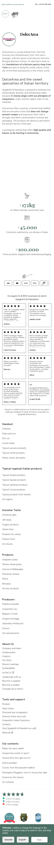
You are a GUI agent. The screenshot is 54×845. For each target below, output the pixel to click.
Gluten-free (8, 529)
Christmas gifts (9, 514)
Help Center (8, 708)
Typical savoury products (14, 448)
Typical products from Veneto (16, 494)
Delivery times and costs (14, 716)
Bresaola (6, 583)
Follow (47, 26)
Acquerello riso (9, 609)
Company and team (11, 648)
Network (6, 732)
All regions (7, 499)
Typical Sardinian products (15, 484)
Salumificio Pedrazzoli (12, 623)
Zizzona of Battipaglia (12, 569)
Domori (5, 628)
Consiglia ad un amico (12, 688)
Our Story (7, 660)
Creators (6, 656)
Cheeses (6, 428)
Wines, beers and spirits (13, 457)
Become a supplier (11, 680)
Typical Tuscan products (13, 489)
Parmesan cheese (10, 574)
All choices (7, 544)
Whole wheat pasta (11, 564)
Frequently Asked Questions (16, 720)
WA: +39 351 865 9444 (43, 4)
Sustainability (8, 668)
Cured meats (8, 443)
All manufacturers (10, 633)
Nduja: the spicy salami (13, 748)
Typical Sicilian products (13, 475)
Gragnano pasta (10, 559)
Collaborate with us (11, 677)
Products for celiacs (11, 534)
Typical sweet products (13, 452)
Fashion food (8, 539)
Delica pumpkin (9, 762)
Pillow (5, 578)
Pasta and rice (9, 433)
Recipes (6, 704)
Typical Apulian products (14, 479)
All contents (8, 782)
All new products (10, 588)
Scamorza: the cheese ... (13, 777)
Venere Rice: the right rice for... (17, 758)
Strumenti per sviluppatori (14, 712)
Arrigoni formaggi (10, 618)
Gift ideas (6, 519)
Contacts (6, 724)
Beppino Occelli (10, 613)
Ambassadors (9, 652)
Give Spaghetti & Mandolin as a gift (19, 728)
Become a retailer (11, 684)
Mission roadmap (10, 664)
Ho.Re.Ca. (7, 672)
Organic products (10, 524)
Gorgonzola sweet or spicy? (15, 753)
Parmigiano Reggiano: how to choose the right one (26, 772)
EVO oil (5, 438)
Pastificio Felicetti (10, 604)
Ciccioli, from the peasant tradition (18, 767)
